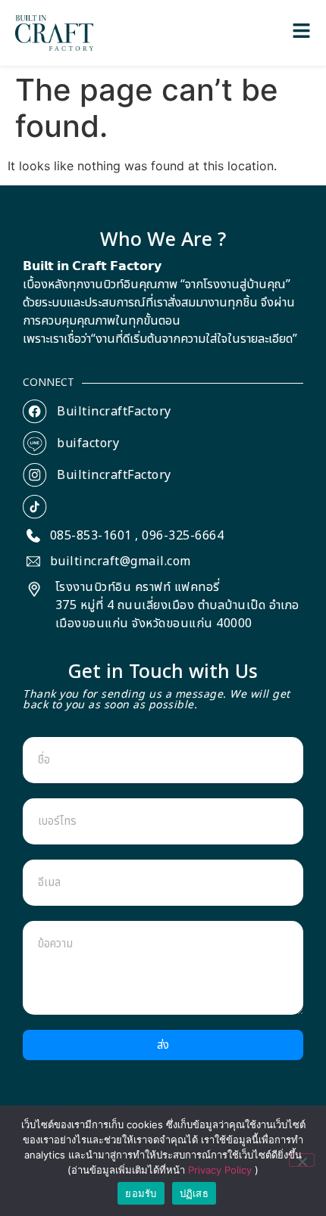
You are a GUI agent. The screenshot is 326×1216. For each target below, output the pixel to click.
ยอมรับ (140, 1193)
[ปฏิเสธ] (302, 1160)
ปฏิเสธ (194, 1193)
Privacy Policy (221, 1170)
